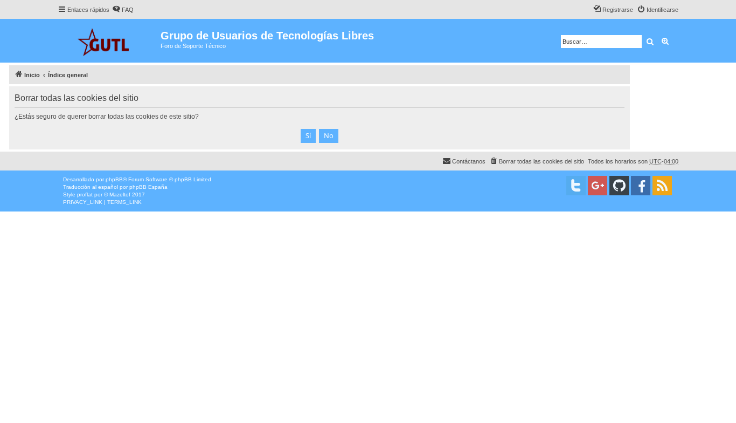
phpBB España (148, 187)
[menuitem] (123, 9)
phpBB (114, 179)
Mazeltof (119, 194)
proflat (85, 194)
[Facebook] (640, 185)
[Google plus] (597, 185)
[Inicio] (109, 41)
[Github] (619, 185)
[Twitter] (576, 185)
